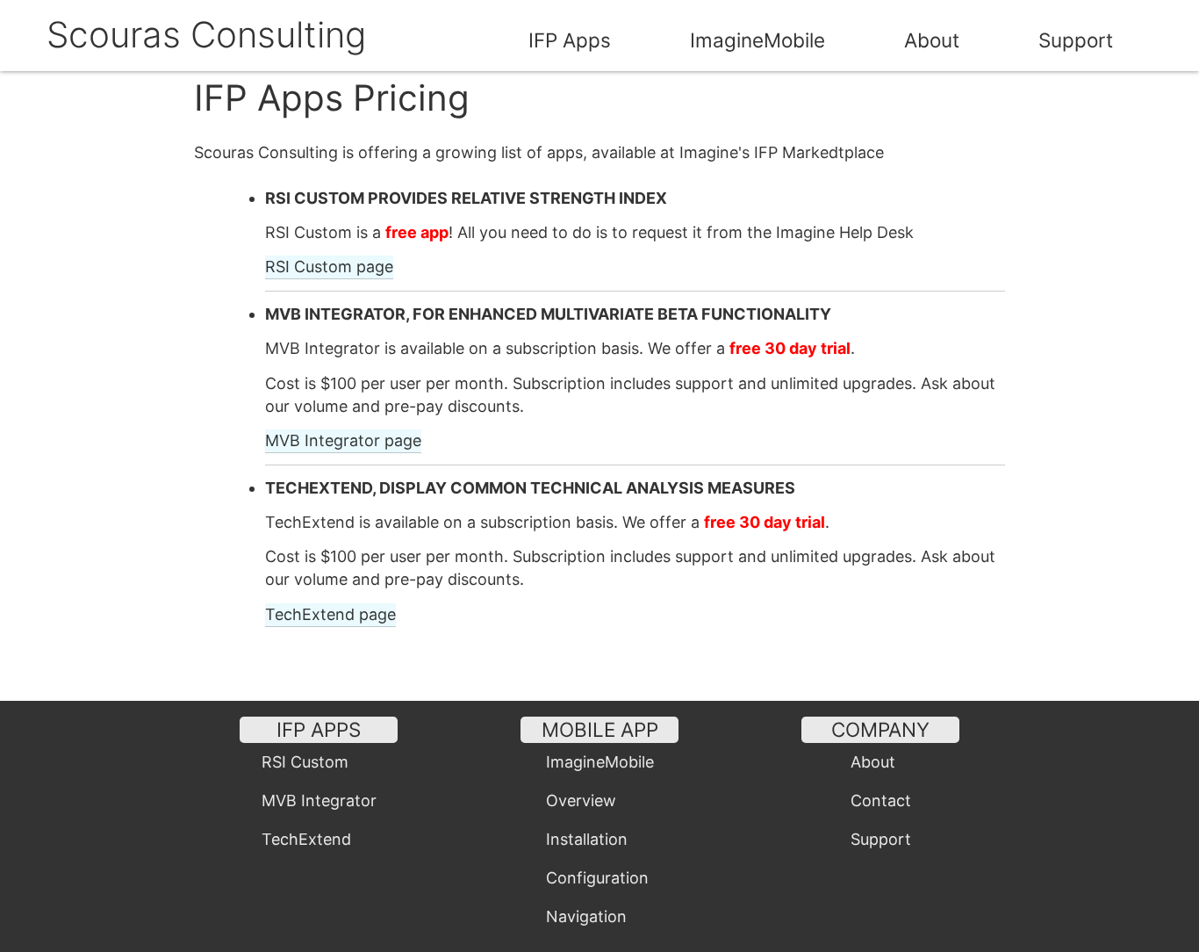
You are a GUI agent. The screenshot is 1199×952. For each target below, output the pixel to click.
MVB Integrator (319, 800)
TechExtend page (330, 614)
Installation (587, 839)
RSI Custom (305, 762)
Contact (881, 800)
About (931, 40)
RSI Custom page (329, 266)
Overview (581, 800)
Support (1075, 40)
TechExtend (306, 839)
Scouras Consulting (206, 34)
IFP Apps (569, 40)
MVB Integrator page (343, 440)
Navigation (586, 916)
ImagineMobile (757, 40)
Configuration (597, 878)
